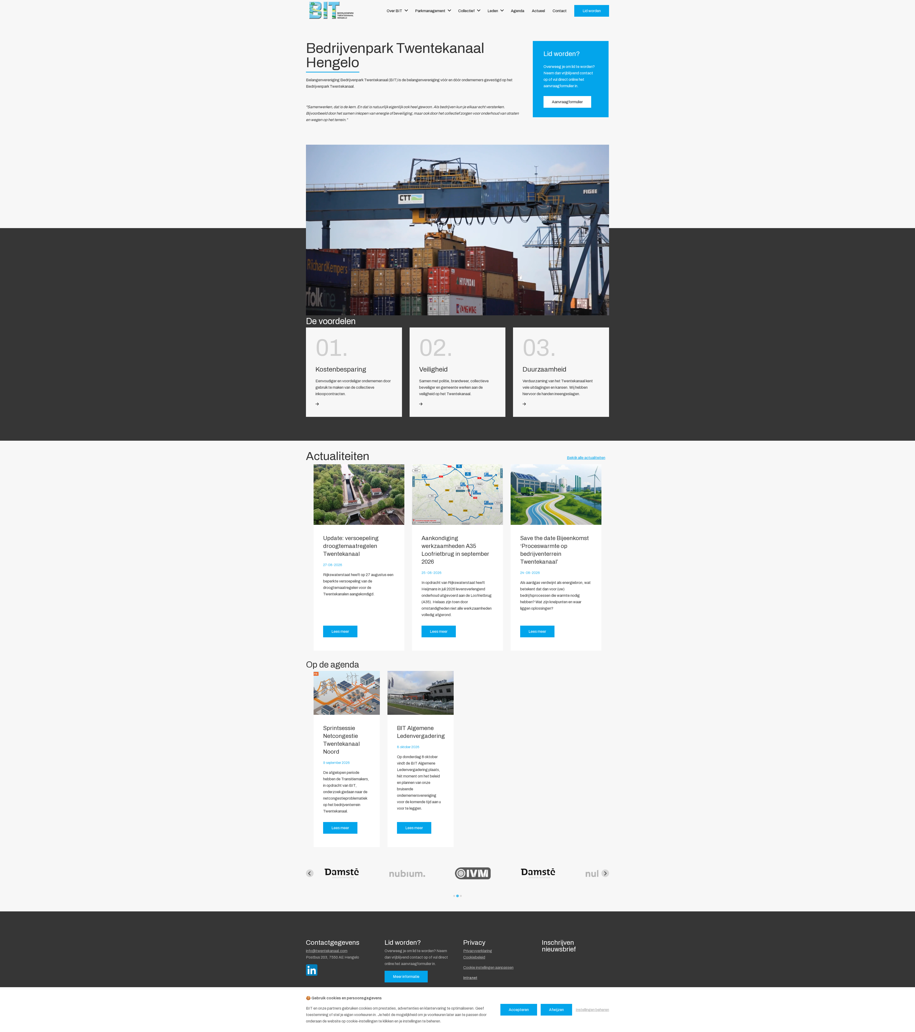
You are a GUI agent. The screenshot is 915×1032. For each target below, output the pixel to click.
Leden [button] (493, 11)
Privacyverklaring (477, 951)
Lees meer (340, 631)
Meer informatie (406, 977)
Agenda (517, 11)
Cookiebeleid (474, 957)
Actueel (538, 11)
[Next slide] (605, 873)
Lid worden (592, 11)
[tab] (454, 896)
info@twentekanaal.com (326, 951)
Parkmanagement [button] (430, 11)
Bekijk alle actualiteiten (586, 458)
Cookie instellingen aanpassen (488, 968)
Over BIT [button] (394, 11)
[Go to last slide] (310, 873)
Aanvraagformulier (567, 102)
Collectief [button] (466, 11)
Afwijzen (556, 1010)
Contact (560, 11)
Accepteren (519, 1010)
